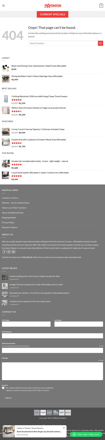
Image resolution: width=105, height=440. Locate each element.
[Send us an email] (13, 252)
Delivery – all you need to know (15, 202)
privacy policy (27, 388)
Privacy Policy (8, 222)
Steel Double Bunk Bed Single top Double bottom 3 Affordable (39, 432)
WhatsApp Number (9, 343)
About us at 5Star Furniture (14, 207)
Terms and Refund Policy (12, 212)
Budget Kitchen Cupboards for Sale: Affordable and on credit (36, 284)
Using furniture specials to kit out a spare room (30, 301)
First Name (6, 320)
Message (5, 358)
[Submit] (100, 43)
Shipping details (9, 217)
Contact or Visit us (10, 198)
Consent (5, 385)
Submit (8, 398)
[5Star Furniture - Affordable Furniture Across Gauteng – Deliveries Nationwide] (52, 5)
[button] (3, 5)
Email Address (7, 332)
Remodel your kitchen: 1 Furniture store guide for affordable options (40, 293)
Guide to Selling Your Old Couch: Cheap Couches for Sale (35, 276)
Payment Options (10, 227)
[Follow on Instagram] (9, 252)
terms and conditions (45, 388)
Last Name (57, 320)
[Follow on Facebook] (4, 252)
